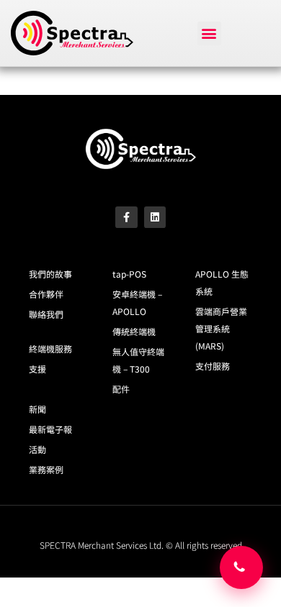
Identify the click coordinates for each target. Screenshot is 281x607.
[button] (209, 33)
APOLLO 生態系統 (222, 282)
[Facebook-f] (126, 217)
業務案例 (46, 469)
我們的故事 (50, 274)
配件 (121, 389)
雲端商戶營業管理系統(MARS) (221, 328)
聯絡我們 (46, 314)
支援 (37, 368)
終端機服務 (50, 348)
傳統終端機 (134, 331)
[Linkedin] (155, 217)
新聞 (37, 409)
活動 (37, 449)
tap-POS (129, 274)
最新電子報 (50, 429)
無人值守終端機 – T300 (138, 360)
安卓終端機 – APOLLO (137, 302)
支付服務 (212, 366)
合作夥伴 (46, 294)
